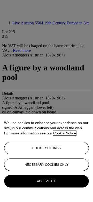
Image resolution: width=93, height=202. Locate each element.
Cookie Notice (64, 133)
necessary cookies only (46, 165)
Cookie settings (46, 148)
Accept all (46, 181)
